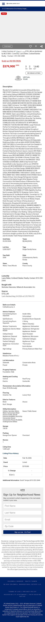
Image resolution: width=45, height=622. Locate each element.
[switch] (30, 46)
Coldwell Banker (15, 581)
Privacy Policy (29, 591)
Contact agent (7, 46)
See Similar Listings (33, 73)
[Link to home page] (14, 4)
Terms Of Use (15, 591)
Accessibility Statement (15, 594)
